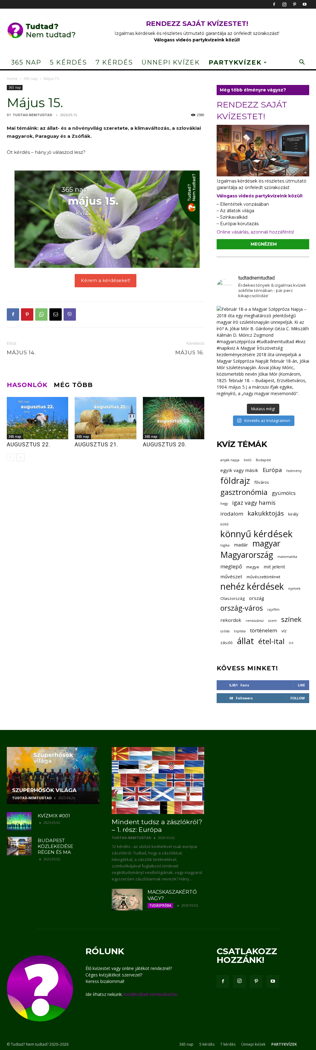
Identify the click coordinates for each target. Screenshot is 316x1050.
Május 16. (189, 352)
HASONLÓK (27, 385)
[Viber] (70, 314)
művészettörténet (263, 577)
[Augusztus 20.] (173, 418)
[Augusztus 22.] (37, 418)
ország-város (241, 608)
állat (245, 641)
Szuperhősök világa (44, 790)
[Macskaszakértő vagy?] (127, 899)
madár (241, 545)
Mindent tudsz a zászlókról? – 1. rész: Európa (157, 825)
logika (225, 545)
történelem (263, 630)
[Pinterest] (294, 4)
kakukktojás (265, 513)
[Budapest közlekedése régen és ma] (19, 846)
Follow (297, 698)
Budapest (263, 460)
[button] (301, 63)
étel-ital (271, 641)
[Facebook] (274, 4)
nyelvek (294, 588)
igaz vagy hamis (254, 502)
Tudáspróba (160, 905)
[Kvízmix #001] (19, 821)
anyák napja (229, 460)
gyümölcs (284, 493)
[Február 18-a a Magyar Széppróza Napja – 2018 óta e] (263, 352)
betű (248, 460)
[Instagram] (284, 4)
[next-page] (20, 457)
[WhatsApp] (41, 314)
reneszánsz (255, 620)
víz (284, 631)
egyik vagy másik (239, 470)
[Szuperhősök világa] (53, 775)
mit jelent (274, 566)
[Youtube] (304, 4)
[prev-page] (11, 457)
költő (224, 524)
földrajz (235, 480)
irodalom (231, 513)
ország (256, 598)
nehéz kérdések (252, 586)
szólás (225, 631)
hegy (224, 503)
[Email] (55, 314)
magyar (266, 543)
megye (252, 567)
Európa (272, 469)
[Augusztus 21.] (105, 418)
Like (301, 685)
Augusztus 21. (96, 444)
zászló (226, 642)
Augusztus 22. (28, 444)
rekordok (230, 620)
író (291, 643)
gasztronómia (244, 492)
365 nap (26, 62)
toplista (240, 631)
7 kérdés (114, 62)
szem (272, 620)
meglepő (231, 566)
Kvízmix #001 (54, 816)
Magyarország (246, 555)
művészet (231, 576)
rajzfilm (273, 609)
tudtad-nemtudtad (32, 114)
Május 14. (21, 352)
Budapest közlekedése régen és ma (55, 846)
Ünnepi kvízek (171, 62)
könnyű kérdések (256, 534)
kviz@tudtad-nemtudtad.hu (150, 994)
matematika (287, 557)
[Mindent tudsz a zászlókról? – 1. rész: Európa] (158, 780)
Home (12, 78)
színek (291, 619)
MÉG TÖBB (73, 385)
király (293, 514)
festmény (293, 471)
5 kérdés (68, 62)
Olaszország (232, 598)
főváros (261, 482)
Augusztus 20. (164, 444)
